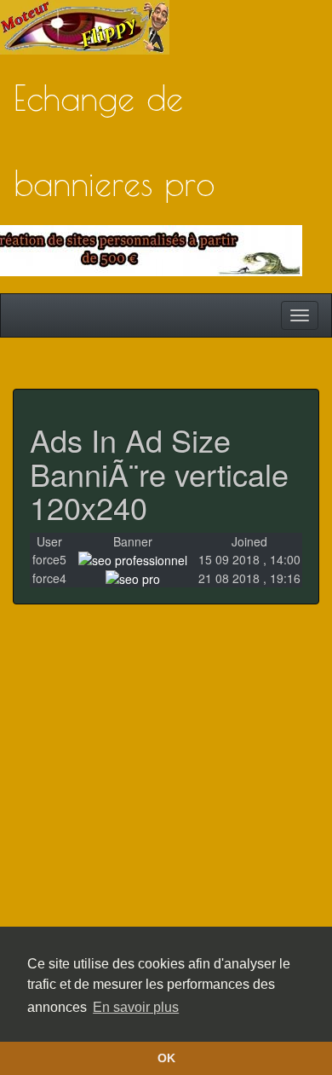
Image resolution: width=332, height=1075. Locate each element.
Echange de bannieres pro (114, 109)
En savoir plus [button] (136, 1007)
